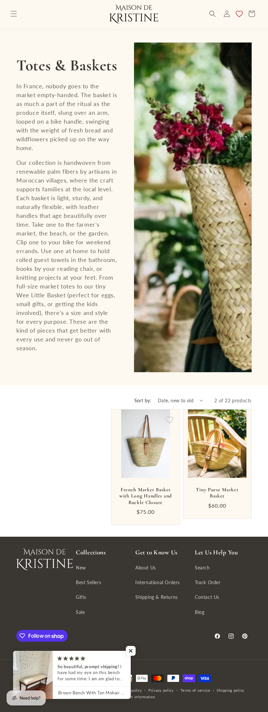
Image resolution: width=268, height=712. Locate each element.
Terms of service (195, 690)
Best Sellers (88, 582)
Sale (80, 612)
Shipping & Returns (156, 597)
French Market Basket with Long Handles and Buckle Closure (145, 496)
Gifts (81, 597)
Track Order (208, 582)
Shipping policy (230, 690)
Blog (199, 612)
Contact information (137, 697)
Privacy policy (161, 690)
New (81, 567)
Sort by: (142, 400)
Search (202, 567)
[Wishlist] (239, 14)
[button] (14, 14)
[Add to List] (169, 420)
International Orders (157, 582)
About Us (145, 567)
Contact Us (207, 597)
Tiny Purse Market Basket (217, 493)
